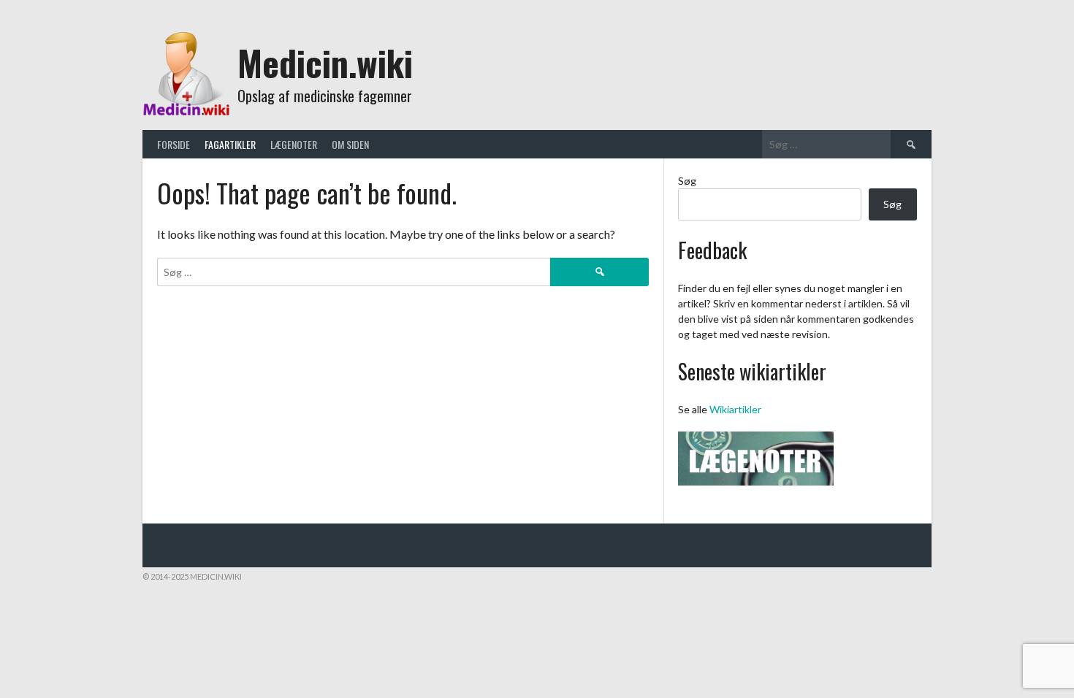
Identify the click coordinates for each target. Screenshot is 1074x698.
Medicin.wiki (325, 62)
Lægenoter (293, 144)
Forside (173, 144)
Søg (687, 180)
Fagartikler (230, 144)
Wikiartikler (735, 409)
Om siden (350, 144)
